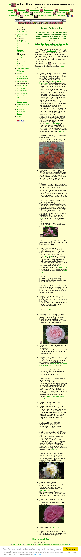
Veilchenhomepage (43, 544)
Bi (67, 44)
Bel (57, 44)
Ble (45, 45)
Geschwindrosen (22, 78)
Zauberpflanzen (30, 544)
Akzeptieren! (70, 549)
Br (55, 45)
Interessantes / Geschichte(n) (43, 13)
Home (9, 4)
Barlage (41, 218)
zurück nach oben (43, 539)
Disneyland (61, 131)
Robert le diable (62, 267)
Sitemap (10, 10)
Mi (21, 57)
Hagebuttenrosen (22, 66)
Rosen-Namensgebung (22, 101)
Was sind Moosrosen (20, 50)
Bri (58, 45)
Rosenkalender (28, 16)
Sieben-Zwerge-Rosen (53, 123)
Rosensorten (21, 10)
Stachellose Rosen (23, 68)
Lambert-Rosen (22, 81)
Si (21, 47)
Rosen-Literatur (22, 93)
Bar (42, 44)
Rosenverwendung (13, 16)
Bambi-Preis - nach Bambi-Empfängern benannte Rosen (51, 397)
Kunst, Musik (61, 13)
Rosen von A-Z (22, 32)
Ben (60, 44)
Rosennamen (25, 13)
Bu (61, 45)
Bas (51, 44)
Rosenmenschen (64, 10)
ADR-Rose (51, 310)
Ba (36, 44)
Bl (42, 45)
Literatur (12, 13)
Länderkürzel (51, 51)
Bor (52, 45)
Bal (39, 44)
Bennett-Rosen (22, 76)
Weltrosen (20, 71)
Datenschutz (61, 16)
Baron (47, 44)
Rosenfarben (21, 73)
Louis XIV (48, 256)
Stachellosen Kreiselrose (47, 490)
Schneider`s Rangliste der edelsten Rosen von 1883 (53, 364)
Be (54, 44)
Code (65, 49)
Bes (64, 44)
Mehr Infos (37, 554)
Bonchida (54, 449)
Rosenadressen (34, 10)
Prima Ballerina (48, 226)
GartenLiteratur (17, 544)
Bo (49, 45)
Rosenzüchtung (48, 10)
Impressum (50, 16)
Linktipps (41, 16)
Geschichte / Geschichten (21, 110)
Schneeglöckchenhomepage (59, 544)
